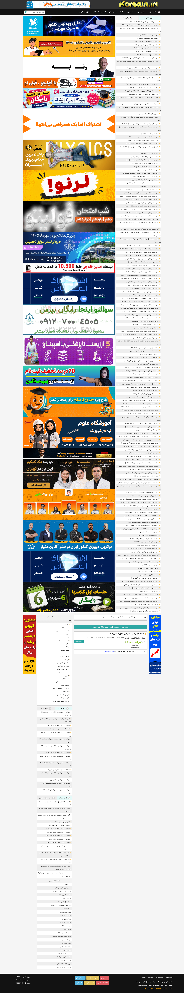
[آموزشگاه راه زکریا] (69, 453)
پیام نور (67, 653)
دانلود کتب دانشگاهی (62, 669)
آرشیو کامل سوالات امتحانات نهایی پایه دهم (146, 328)
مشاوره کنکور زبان (66, 943)
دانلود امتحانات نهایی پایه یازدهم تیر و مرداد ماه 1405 (143, 170)
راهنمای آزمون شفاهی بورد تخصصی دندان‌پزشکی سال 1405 (141, 367)
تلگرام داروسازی (80, 978)
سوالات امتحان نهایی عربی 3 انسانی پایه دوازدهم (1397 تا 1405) (140, 381)
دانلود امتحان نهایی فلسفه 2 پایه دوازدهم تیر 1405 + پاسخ (142, 282)
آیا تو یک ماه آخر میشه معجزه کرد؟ (60, 729)
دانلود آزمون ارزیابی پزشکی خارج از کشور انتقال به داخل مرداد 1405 (139, 25)
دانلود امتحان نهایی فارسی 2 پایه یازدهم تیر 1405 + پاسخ (142, 460)
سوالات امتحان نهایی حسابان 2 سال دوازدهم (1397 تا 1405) (141, 446)
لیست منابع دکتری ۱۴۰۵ (64, 902)
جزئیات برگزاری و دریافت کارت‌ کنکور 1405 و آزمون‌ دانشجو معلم (140, 157)
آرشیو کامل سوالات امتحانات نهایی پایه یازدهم (145, 325)
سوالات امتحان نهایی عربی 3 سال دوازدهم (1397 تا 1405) (142, 377)
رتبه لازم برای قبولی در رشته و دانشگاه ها (147, 535)
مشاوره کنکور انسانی (65, 950)
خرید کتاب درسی (66, 940)
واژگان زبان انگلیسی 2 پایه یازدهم (149, 354)
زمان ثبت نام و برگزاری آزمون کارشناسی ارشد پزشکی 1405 (142, 492)
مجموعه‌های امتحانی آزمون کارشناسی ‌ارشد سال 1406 (143, 588)
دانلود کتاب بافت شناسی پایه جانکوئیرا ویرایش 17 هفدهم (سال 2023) (138, 601)
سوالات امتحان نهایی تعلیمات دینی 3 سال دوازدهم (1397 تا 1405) (139, 502)
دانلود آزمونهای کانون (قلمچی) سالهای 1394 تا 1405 (144, 539)
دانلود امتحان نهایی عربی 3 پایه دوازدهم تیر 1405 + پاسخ (142, 203)
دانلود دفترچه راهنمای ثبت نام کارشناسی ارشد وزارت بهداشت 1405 (139, 173)
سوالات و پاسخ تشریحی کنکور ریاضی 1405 (146, 45)
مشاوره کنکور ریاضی (65, 915)
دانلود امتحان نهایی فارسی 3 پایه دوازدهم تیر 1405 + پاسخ (142, 456)
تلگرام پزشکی (104, 978)
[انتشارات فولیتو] (69, 216)
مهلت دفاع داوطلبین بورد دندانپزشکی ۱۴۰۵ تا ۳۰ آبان (143, 562)
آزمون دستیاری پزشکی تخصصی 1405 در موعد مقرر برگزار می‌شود (140, 400)
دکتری (67, 675)
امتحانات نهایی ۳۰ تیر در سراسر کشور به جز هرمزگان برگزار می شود (139, 361)
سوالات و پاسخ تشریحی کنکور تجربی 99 (58, 725)
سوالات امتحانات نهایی (62, 682)
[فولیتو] (69, 83)
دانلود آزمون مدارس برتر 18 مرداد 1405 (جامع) (145, 176)
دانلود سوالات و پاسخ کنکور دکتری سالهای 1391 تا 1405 (142, 548)
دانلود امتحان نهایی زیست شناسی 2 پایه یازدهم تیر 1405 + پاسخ (140, 193)
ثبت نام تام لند (67, 908)
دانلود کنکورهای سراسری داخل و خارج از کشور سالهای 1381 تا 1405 (139, 58)
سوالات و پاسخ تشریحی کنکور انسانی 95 (127, 633)
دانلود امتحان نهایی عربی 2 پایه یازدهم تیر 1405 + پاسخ (142, 295)
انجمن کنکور (112, 12)
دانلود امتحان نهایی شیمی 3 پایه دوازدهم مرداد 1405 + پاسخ (141, 255)
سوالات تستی (65, 685)
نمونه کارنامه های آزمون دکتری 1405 (148, 364)
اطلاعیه (67, 637)
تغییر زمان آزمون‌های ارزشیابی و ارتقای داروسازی (144, 552)
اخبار (67, 634)
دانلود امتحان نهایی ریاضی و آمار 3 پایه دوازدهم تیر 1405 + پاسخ (140, 334)
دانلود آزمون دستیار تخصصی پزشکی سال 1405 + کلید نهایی (141, 143)
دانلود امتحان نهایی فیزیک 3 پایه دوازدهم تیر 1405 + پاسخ (141, 252)
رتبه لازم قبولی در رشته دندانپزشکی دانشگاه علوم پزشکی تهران (141, 516)
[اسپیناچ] (69, 350)
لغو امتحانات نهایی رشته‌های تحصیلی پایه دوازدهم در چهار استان (140, 440)
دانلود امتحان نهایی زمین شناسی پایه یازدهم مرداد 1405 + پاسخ (140, 213)
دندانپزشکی (65, 679)
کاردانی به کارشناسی (63, 695)
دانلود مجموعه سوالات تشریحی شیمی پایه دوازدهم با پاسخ (141, 598)
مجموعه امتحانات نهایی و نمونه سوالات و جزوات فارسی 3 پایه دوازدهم (138, 466)
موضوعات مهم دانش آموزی (61, 701)
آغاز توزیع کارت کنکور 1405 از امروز (148, 114)
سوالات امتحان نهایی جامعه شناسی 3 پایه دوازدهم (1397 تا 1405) (139, 308)
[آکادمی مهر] (69, 504)
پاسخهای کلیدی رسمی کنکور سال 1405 (147, 38)
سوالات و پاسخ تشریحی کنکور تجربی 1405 (146, 41)
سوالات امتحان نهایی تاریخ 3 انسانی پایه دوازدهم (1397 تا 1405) (140, 292)
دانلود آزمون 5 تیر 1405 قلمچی (149, 565)
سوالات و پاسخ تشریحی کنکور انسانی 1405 (146, 48)
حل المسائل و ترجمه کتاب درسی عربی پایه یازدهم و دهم (142, 387)
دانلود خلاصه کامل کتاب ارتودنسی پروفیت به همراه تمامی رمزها (140, 357)
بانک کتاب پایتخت (66, 960)
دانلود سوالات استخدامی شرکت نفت (61, 905)
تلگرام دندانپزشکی (93, 978)
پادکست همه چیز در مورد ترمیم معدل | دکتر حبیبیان (143, 571)
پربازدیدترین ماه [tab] (127, 18)
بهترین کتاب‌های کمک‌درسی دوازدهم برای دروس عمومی (142, 140)
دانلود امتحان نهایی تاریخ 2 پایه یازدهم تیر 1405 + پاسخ (142, 374)
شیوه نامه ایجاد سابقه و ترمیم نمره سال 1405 (145, 476)
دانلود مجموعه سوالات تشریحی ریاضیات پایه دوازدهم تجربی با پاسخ (139, 608)
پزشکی (67, 647)
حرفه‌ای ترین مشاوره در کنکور (63, 888)
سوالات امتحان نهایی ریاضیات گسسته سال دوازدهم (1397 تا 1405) (139, 407)
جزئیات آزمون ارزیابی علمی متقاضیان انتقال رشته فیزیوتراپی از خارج (139, 558)
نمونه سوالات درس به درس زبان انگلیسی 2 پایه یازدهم (143, 351)
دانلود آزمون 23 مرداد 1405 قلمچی (148, 153)
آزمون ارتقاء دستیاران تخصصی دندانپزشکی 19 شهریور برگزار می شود (139, 499)
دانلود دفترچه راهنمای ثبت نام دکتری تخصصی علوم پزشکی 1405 (140, 124)
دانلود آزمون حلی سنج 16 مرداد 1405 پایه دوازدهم (144, 180)
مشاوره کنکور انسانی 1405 (64, 954)
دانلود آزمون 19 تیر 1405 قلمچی (149, 509)
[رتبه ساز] (69, 67)
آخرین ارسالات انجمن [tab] (45, 798)
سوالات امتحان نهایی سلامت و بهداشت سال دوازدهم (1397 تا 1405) (139, 301)
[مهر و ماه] (69, 26)
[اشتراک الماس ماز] (69, 288)
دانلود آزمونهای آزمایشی (62, 663)
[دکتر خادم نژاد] (69, 597)
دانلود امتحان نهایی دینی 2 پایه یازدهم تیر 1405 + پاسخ (142, 285)
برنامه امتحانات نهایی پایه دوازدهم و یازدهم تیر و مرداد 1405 (141, 512)
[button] (69, 621)
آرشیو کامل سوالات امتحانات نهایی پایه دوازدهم (145, 321)
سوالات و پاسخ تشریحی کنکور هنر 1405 (147, 55)
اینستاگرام (79, 983)
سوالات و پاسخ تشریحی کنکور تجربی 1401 (58, 780)
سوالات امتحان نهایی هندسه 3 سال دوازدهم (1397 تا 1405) (141, 246)
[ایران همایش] (69, 319)
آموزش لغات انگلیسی (65, 947)
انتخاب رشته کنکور (63, 640)
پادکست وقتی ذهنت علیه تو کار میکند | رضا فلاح (144, 604)
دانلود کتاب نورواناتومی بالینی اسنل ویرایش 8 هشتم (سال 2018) (140, 581)
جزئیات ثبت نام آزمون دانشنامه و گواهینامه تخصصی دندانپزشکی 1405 (138, 436)
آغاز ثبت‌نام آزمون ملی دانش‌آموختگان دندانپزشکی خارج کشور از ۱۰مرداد (138, 555)
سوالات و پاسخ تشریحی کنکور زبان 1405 (147, 51)
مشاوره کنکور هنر (66, 898)
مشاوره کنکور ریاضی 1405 (64, 957)
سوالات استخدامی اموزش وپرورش (61, 936)
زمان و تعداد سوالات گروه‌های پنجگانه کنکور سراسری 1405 (142, 68)
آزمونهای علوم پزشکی (62, 631)
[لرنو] (69, 185)
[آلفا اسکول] (69, 124)
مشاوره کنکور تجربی (65, 922)
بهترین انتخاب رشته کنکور (64, 964)
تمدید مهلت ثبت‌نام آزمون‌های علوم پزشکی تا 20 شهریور (142, 265)
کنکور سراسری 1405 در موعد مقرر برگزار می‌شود (145, 430)
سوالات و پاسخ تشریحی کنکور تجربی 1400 (58, 752)
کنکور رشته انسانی (109, 651)
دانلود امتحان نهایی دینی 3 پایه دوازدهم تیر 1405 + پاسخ (142, 473)
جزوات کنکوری (64, 656)
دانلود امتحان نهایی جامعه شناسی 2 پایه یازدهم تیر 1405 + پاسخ (140, 298)
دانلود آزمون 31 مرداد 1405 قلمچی (148, 35)
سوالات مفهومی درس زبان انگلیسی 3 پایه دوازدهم (144, 348)
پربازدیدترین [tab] (62, 708)
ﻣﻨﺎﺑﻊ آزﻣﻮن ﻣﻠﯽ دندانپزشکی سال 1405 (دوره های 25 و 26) (141, 219)
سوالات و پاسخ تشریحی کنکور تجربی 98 (58, 770)
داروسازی (66, 660)
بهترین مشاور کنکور (66, 926)
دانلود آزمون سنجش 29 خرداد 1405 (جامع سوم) (144, 578)
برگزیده (67, 644)
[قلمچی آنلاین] (69, 268)
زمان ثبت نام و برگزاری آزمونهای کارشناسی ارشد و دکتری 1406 (141, 91)
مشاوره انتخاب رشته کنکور (64, 933)
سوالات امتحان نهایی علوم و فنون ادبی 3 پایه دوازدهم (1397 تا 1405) (138, 249)
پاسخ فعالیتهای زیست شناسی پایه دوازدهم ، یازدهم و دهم (142, 575)
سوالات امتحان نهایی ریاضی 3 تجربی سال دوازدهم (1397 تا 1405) (139, 443)
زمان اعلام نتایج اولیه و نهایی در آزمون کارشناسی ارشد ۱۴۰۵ (141, 433)
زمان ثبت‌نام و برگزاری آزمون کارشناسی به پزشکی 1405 (143, 413)
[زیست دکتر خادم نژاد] (69, 98)
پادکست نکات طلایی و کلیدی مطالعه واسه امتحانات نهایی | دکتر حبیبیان (138, 506)
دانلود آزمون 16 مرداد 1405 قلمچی (148, 186)
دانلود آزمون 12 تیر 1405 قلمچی (149, 532)
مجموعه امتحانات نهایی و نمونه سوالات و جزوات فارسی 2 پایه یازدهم (139, 479)
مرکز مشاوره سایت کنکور (100, 12)
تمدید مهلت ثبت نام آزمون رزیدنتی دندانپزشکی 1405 (143, 611)
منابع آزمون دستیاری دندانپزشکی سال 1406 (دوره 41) (143, 262)
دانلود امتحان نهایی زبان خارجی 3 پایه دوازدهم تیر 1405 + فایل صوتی (138, 278)
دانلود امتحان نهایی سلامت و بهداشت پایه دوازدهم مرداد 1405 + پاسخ (138, 216)
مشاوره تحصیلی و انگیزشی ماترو (62, 891)
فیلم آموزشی (65, 691)
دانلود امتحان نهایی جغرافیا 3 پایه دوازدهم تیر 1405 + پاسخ (141, 427)
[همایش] (69, 474)
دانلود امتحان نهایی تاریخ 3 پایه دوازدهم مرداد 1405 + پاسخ (141, 259)
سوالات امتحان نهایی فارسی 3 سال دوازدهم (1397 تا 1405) (141, 463)
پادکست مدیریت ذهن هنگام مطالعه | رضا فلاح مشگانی (142, 183)
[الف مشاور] (69, 402)
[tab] (54, 621)
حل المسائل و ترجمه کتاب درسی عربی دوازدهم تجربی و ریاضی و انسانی (138, 384)
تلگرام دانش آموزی (102, 983)
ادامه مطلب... (79, 641)
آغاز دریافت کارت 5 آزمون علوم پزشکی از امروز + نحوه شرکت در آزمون (139, 104)
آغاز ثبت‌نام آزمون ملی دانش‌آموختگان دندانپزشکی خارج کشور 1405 (139, 229)
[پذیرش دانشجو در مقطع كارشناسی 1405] (69, 247)
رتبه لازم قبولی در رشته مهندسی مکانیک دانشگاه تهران (143, 519)
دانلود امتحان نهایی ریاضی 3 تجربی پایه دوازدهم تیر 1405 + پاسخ (139, 371)
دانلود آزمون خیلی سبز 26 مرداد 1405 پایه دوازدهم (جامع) (142, 84)
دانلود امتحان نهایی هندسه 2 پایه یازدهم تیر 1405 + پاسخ (142, 199)
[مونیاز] (69, 535)
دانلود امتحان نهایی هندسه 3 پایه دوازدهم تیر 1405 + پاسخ (141, 206)
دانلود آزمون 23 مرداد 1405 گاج (149, 134)
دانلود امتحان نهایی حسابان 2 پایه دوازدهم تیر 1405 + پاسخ (141, 423)
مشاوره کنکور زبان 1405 (64, 895)
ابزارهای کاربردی (83, 12)
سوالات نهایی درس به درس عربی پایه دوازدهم (145, 390)
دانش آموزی (152, 12)
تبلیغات (121, 12)
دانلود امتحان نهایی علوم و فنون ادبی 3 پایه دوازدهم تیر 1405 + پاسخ (138, 209)
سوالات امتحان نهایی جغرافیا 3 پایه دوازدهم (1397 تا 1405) (141, 450)
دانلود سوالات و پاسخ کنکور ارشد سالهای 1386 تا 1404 (143, 469)
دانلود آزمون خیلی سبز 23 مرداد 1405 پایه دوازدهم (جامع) (142, 87)
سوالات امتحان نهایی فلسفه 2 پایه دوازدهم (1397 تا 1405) (142, 318)
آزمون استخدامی (64, 628)
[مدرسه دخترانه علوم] (69, 432)
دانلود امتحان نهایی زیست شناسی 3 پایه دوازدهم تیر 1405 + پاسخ (139, 331)
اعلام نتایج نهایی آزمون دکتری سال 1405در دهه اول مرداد (142, 397)
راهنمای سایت (160, 977)
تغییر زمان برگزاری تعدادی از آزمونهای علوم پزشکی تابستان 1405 (140, 595)
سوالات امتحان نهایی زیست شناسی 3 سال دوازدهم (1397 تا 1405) (139, 404)
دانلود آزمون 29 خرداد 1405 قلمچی (148, 591)
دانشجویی (130, 12)
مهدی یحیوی (67, 929)
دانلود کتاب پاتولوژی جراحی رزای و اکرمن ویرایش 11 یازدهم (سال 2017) (138, 483)
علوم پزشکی (141, 12)
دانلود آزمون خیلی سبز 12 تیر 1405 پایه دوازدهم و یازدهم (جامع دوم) (139, 529)
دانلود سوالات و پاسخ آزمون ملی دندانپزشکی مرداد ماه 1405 (141, 22)
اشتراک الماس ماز (66, 884)
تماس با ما (151, 977)
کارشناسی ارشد (64, 698)
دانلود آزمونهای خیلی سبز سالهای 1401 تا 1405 (145, 542)
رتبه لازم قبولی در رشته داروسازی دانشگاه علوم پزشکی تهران (141, 525)
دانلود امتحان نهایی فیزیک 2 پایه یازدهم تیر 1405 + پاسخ (142, 272)
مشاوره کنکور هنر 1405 (65, 912)
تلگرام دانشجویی (89, 983)
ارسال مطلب (169, 977)
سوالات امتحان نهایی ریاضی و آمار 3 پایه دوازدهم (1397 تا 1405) (140, 410)
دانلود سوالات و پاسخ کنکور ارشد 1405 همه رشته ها (143, 338)
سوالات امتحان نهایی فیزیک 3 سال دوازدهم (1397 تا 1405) (141, 315)
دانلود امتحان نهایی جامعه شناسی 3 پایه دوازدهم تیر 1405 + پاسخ (139, 275)
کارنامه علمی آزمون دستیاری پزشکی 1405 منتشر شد (143, 94)
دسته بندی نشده (64, 672)
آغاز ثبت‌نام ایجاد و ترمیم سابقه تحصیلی (147, 568)
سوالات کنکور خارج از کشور (61, 688)
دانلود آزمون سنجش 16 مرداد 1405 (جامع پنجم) (144, 163)
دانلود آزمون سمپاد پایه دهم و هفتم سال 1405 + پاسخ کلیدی (141, 585)
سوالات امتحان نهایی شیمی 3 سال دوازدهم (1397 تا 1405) (141, 288)
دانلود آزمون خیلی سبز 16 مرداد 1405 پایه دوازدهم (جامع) (142, 160)
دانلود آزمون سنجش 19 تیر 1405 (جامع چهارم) (145, 166)
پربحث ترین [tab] (44, 708)
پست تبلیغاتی (65, 650)
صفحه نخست (140, 617)
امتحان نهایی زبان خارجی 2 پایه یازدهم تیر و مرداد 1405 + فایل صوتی (138, 190)
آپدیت (67, 624)
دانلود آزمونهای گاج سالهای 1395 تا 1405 (147, 545)
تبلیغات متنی (53, 881)
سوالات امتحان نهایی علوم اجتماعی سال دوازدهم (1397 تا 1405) (140, 311)
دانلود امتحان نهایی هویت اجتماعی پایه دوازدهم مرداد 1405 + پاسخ (139, 196)
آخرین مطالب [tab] (150, 18)
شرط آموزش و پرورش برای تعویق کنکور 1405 (145, 394)
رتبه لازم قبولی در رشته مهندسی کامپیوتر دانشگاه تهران (143, 522)
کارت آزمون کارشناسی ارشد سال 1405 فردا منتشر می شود (142, 496)
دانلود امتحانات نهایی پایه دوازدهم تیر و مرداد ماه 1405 (143, 137)
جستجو (26, 12)
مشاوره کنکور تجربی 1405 (64, 967)
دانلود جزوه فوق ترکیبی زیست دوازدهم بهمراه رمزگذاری (143, 453)
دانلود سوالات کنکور (63, 666)
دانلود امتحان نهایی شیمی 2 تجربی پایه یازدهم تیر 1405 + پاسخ (140, 269)
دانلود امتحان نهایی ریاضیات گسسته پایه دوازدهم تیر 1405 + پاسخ (139, 305)
